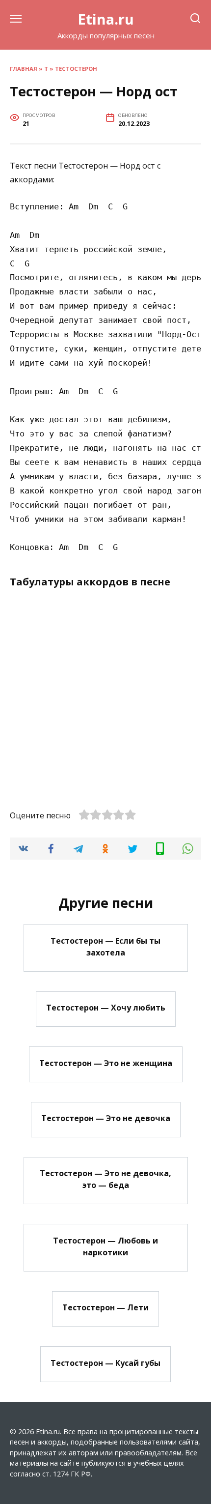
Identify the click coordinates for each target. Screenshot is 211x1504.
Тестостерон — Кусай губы (105, 1362)
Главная (23, 68)
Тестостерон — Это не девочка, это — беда (105, 1179)
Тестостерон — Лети (105, 1307)
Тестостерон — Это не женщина (105, 1062)
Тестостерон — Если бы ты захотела (105, 946)
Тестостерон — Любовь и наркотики (105, 1246)
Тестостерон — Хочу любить (105, 1007)
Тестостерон (76, 68)
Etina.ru (106, 19)
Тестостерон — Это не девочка (105, 1118)
